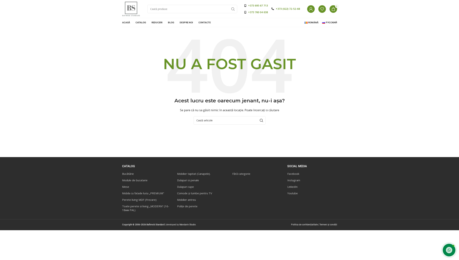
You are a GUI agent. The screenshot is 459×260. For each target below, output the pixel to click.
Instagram (293, 180)
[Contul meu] (311, 9)
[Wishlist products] (322, 9)
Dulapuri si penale (188, 180)
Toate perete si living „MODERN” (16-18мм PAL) (145, 208)
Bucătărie (128, 174)
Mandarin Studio (187, 224)
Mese (125, 186)
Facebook (293, 174)
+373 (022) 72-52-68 (288, 8)
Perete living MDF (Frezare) (139, 200)
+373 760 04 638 (258, 12)
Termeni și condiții (328, 224)
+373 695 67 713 (258, 5)
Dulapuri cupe (185, 186)
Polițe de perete (187, 206)
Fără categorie (241, 174)
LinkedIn (292, 186)
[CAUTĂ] (233, 9)
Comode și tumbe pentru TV (194, 193)
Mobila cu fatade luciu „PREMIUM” (143, 193)
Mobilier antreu (186, 200)
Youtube (292, 193)
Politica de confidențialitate (304, 224)
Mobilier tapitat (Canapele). (193, 174)
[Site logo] (131, 8)
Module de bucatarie (135, 180)
